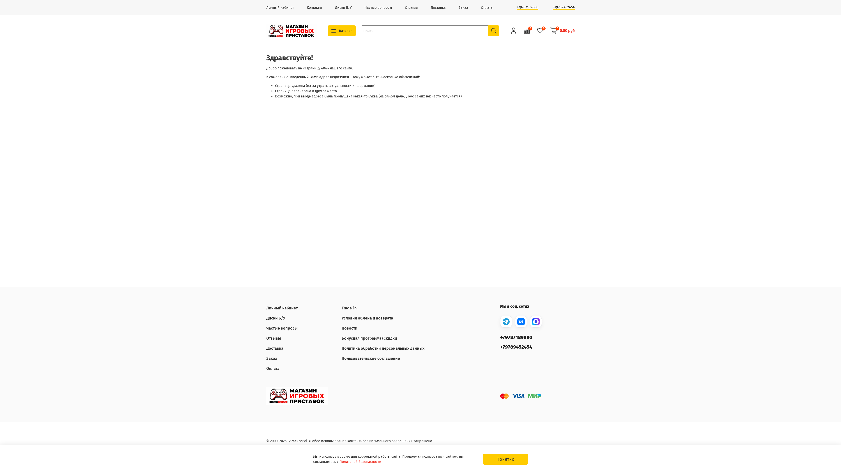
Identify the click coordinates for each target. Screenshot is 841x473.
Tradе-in (349, 308)
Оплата (487, 7)
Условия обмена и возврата (367, 318)
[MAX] (536, 322)
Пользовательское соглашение (371, 358)
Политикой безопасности (360, 462)
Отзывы (411, 7)
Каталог (345, 31)
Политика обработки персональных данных (383, 348)
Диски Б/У (343, 7)
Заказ (463, 7)
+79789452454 (564, 7)
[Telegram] (506, 322)
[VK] (521, 322)
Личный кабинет (280, 7)
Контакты (314, 7)
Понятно (505, 459)
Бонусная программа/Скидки (369, 338)
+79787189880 (527, 7)
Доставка (438, 7)
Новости (349, 328)
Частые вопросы (378, 7)
